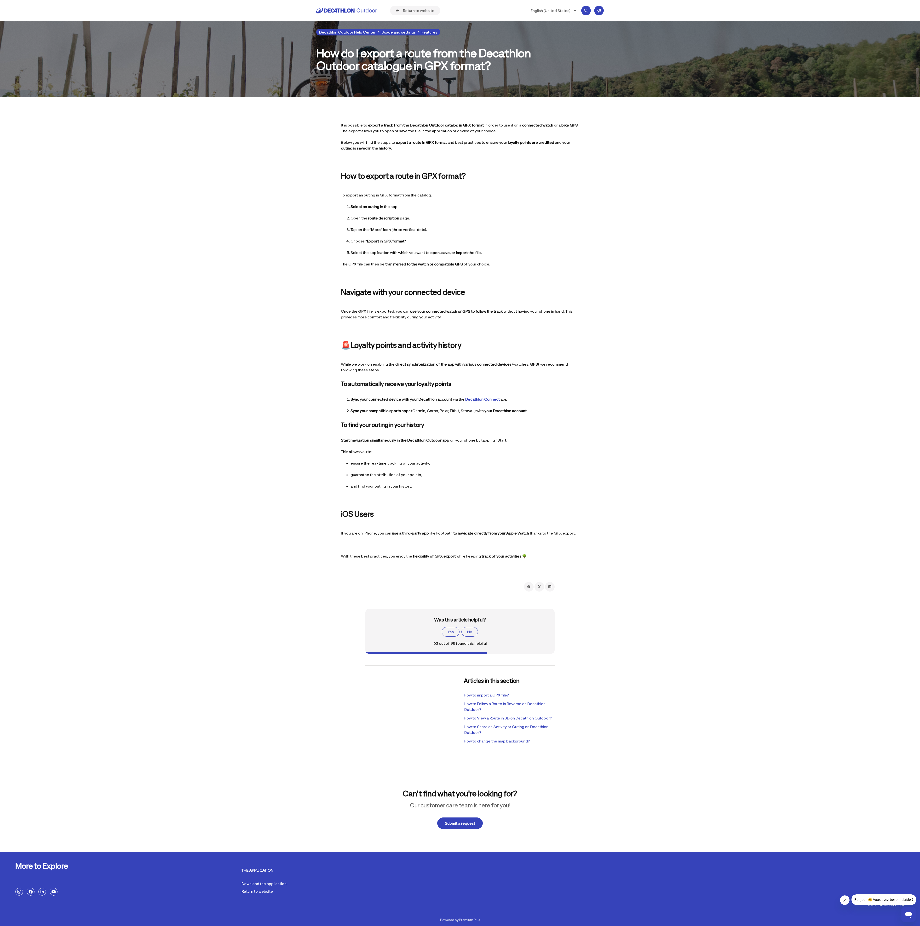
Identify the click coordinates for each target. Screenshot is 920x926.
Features (429, 32)
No (469, 631)
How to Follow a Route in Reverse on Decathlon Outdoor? (505, 706)
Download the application (264, 883)
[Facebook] (529, 587)
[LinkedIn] (550, 587)
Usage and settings (398, 32)
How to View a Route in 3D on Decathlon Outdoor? (508, 718)
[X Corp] (539, 587)
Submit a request (460, 823)
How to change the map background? (497, 741)
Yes (451, 631)
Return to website (257, 891)
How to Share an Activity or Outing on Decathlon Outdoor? (506, 729)
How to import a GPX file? (486, 695)
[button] (554, 10)
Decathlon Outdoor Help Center (347, 32)
